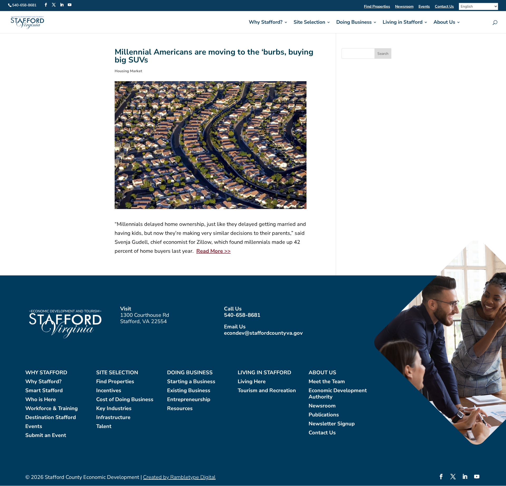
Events (424, 7)
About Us (444, 23)
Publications (324, 415)
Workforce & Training (51, 408)
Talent (103, 426)
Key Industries (114, 408)
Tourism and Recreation (267, 390)
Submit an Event (45, 435)
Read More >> (213, 251)
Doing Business (354, 23)
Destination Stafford (50, 417)
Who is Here (40, 399)
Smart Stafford (44, 390)
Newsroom (404, 7)
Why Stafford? (266, 23)
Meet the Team (327, 381)
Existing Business (188, 390)
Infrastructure (113, 417)
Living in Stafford (402, 23)
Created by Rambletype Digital (179, 477)
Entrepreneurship (188, 399)
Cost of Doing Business (124, 399)
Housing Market (128, 71)
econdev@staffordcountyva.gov (263, 333)
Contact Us (444, 7)
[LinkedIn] (62, 5)
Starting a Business (191, 381)
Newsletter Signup (332, 424)
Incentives (108, 390)
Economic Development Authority (338, 393)
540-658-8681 (242, 315)
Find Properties (377, 7)
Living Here (252, 381)
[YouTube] (69, 5)
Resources (180, 408)
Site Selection (309, 23)
